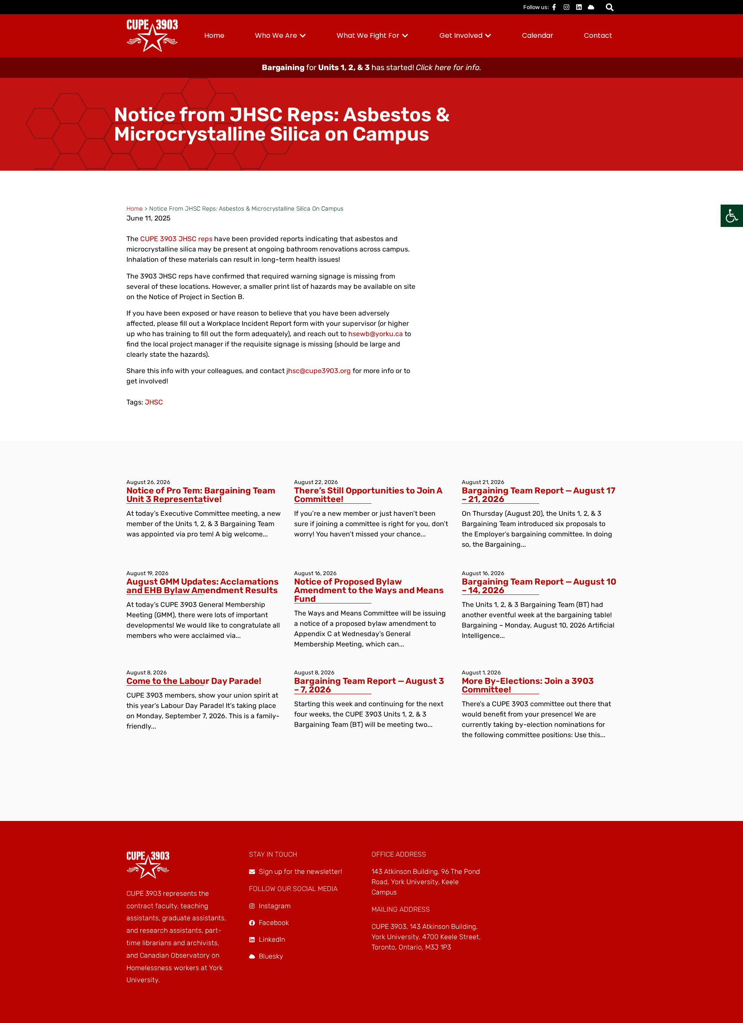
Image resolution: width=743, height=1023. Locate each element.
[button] (732, 216)
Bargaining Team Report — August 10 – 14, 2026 (539, 585)
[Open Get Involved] (488, 35)
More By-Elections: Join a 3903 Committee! (528, 685)
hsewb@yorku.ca (375, 334)
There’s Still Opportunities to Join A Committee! (368, 494)
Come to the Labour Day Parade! (193, 681)
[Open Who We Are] (302, 35)
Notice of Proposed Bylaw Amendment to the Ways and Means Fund (369, 590)
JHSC (154, 402)
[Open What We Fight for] (405, 35)
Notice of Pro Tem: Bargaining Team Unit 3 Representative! (200, 494)
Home (134, 208)
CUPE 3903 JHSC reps (176, 239)
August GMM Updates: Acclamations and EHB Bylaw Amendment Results (202, 585)
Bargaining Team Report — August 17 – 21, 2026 (538, 494)
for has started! (371, 67)
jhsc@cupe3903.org (318, 371)
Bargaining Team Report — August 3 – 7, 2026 (369, 685)
